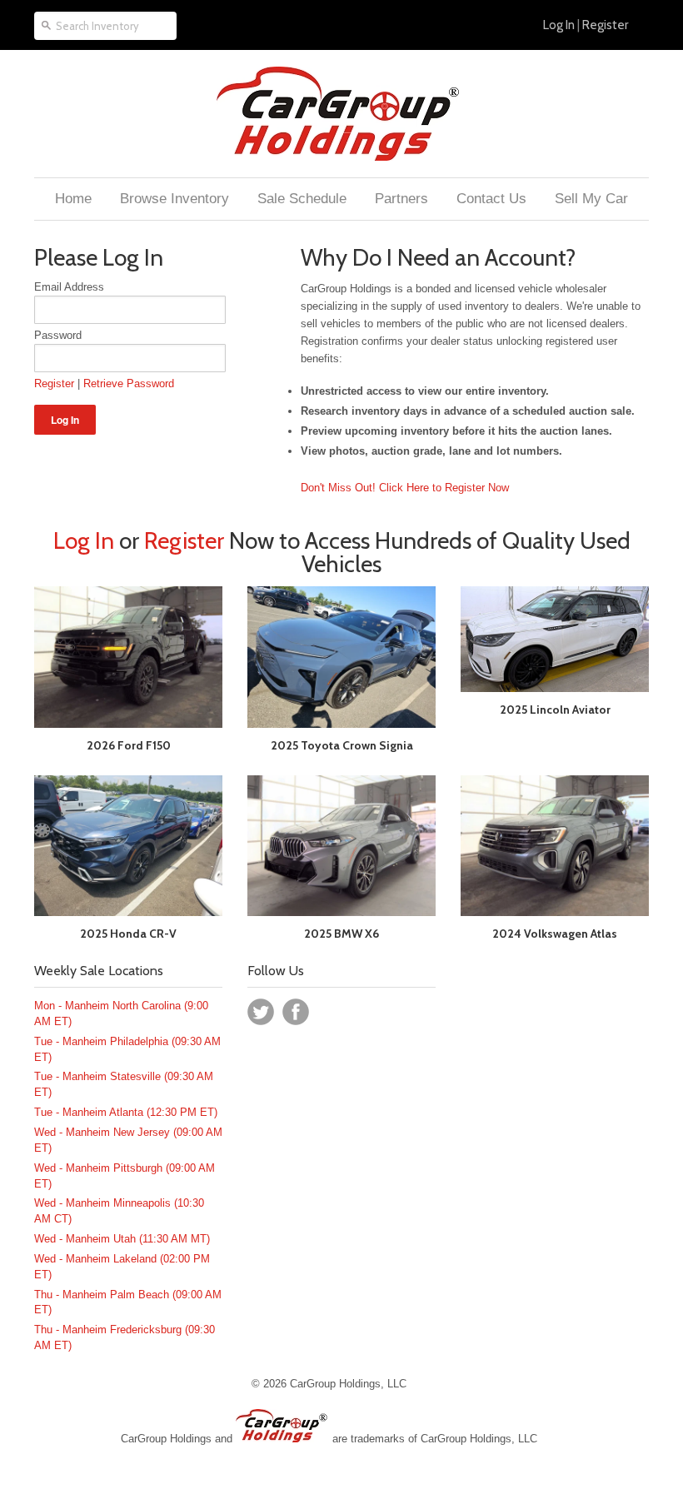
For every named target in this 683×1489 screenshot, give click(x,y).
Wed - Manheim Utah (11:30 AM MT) (122, 1239)
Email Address (69, 287)
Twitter (260, 1011)
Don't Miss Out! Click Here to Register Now (405, 487)
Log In (559, 24)
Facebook (295, 1011)
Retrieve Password (128, 383)
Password (58, 335)
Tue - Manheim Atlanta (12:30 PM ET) (125, 1112)
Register (605, 24)
